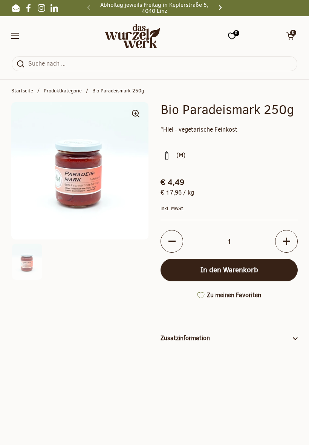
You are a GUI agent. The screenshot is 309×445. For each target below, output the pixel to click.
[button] (290, 35)
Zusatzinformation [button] (185, 338)
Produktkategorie (63, 90)
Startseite (22, 90)
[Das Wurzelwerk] (132, 36)
